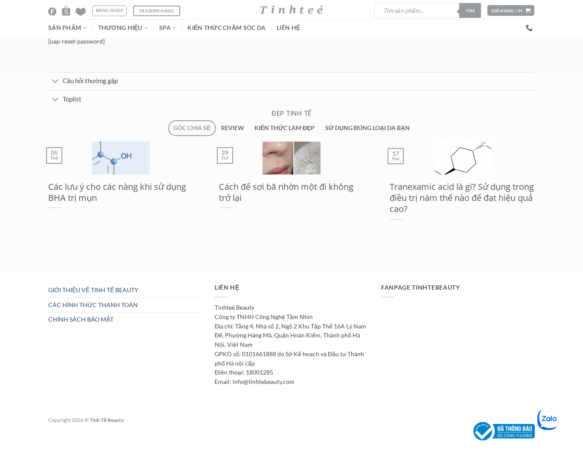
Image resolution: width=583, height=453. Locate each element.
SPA (165, 27)
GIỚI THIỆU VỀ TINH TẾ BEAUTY (93, 290)
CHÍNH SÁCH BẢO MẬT (81, 319)
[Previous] (42, 274)
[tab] (192, 128)
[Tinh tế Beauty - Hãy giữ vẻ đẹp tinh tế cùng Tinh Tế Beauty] (291, 10)
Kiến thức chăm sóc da (226, 27)
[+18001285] (530, 28)
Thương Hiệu (120, 27)
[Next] (62, 274)
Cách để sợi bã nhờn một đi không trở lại (286, 192)
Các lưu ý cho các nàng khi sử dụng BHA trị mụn (117, 192)
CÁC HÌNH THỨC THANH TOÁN (93, 305)
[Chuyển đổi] (55, 82)
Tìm (470, 10)
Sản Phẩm (64, 27)
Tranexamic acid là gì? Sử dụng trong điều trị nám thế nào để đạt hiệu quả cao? (462, 198)
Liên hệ (288, 27)
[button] (510, 10)
